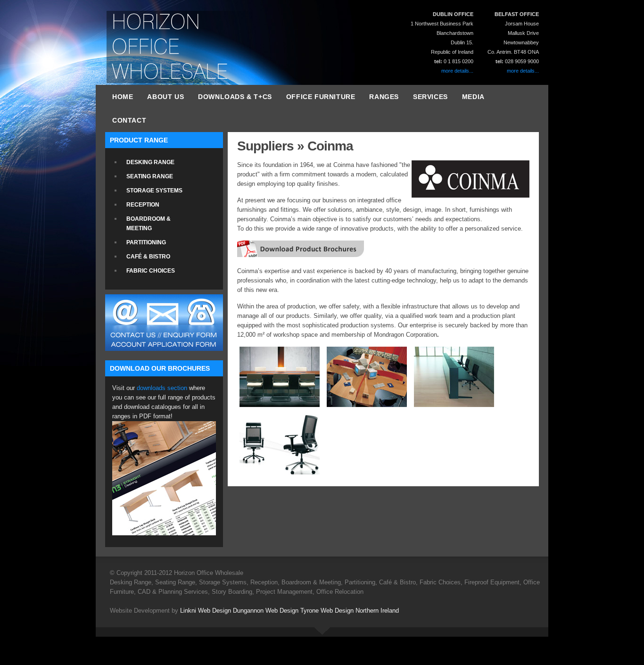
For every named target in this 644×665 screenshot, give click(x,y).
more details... (523, 71)
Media (473, 96)
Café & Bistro (148, 256)
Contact (129, 120)
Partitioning (146, 242)
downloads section (162, 387)
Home (122, 96)
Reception (142, 204)
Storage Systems (154, 190)
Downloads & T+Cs (235, 96)
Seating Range (149, 176)
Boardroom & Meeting (148, 224)
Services (430, 96)
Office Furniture (320, 96)
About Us (165, 96)
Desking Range (150, 162)
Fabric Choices (150, 270)
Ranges (384, 96)
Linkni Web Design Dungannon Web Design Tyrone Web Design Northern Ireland (289, 610)
